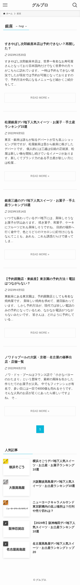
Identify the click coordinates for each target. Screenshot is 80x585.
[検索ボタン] (75, 5)
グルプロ (40, 5)
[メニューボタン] (5, 5)
